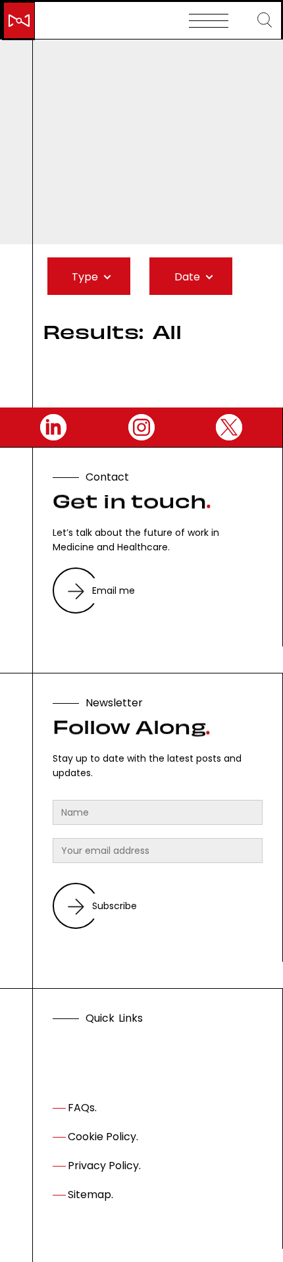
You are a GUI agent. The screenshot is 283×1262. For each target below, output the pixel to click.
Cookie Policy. (103, 1136)
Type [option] (85, 276)
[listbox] (88, 276)
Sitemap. (90, 1194)
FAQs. (82, 1107)
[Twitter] (229, 427)
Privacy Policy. (104, 1165)
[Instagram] (141, 427)
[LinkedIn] (53, 427)
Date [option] (187, 276)
